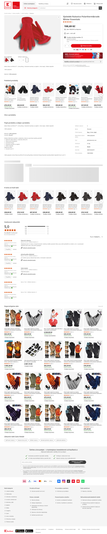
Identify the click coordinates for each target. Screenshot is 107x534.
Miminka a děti (9, 502)
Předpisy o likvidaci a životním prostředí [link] (90, 529)
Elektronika (9, 494)
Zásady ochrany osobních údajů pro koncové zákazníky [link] (91, 507)
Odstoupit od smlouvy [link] (37, 509)
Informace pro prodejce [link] (62, 491)
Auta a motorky (10, 516)
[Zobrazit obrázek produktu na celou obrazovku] (32, 34)
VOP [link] (79, 529)
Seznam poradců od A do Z (38, 491)
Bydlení (8, 505)
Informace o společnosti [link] (41, 529)
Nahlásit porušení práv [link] (37, 515)
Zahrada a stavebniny (11, 496)
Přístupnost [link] (38, 532)
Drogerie (8, 510)
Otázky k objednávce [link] (37, 503)
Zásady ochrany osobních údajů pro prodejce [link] (91, 503)
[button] (36, 226)
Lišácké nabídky (10, 491)
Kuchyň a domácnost (11, 499)
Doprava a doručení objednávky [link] (39, 512)
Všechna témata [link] (35, 500)
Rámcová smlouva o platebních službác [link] (92, 500)
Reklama (5, 97)
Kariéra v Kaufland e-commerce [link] (64, 503)
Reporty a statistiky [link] (87, 491)
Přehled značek (10, 521)
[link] (43, 4)
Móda (7, 508)
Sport (7, 513)
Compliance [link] (51, 529)
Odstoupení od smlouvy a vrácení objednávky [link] (40, 506)
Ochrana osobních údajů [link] (70, 529)
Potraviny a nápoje (10, 519)
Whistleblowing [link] (59, 529)
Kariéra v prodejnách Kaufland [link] (64, 500)
